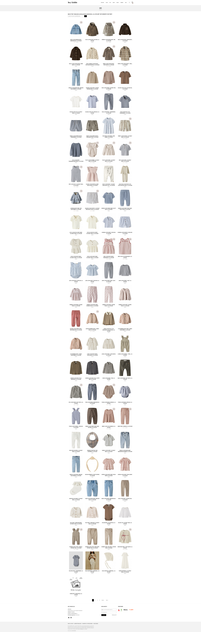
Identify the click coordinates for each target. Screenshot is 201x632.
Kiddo (118, 2)
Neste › (103, 600)
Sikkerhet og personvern (87, 623)
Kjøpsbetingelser (77, 623)
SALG (126, 2)
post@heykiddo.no (74, 613)
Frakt (69, 623)
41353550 (73, 612)
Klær (107, 2)
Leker (114, 2)
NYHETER (102, 2)
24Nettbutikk (74, 630)
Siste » (107, 600)
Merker (122, 2)
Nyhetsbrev (95, 623)
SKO (110, 2)
